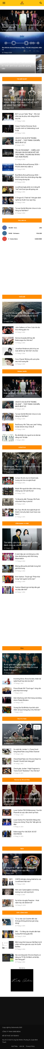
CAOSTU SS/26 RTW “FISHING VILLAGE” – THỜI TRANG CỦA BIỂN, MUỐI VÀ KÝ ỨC (27, 140)
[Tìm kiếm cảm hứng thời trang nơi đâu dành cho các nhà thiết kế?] (22, 539)
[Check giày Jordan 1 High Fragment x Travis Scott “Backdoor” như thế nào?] (6, 770)
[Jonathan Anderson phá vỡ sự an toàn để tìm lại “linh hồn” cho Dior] (8, 351)
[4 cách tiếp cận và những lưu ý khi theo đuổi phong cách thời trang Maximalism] (8, 557)
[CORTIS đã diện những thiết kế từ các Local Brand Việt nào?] (8, 882)
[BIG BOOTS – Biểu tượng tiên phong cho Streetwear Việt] (22, 795)
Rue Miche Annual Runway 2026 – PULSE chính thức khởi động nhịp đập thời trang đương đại (28, 177)
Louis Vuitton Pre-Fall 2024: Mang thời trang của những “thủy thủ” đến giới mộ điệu (27, 822)
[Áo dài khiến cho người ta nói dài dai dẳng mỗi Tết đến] (8, 438)
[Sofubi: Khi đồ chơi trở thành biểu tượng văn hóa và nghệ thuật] (8, 481)
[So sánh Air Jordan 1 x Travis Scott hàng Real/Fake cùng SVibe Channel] (6, 751)
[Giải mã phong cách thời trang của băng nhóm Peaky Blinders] (6, 700)
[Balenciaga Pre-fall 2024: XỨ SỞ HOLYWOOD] (6, 834)
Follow (39, 233)
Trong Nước (22, 371)
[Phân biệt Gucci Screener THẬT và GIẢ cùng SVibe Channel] (22, 734)
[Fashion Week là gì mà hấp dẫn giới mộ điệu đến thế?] (8, 590)
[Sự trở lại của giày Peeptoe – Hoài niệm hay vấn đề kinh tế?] (8, 903)
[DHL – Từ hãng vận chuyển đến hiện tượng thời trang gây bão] (8, 934)
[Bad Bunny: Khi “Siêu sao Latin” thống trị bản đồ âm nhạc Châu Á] (8, 427)
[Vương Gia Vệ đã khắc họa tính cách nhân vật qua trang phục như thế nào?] (6, 709)
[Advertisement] (22, 268)
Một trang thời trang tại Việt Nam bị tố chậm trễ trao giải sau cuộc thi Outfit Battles (28, 944)
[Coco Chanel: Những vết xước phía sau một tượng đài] (8, 362)
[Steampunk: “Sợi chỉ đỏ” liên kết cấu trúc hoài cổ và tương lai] (22, 463)
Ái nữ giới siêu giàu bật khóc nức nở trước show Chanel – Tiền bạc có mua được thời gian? (21, 667)
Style (22, 848)
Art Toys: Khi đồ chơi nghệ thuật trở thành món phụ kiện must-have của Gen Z (27, 512)
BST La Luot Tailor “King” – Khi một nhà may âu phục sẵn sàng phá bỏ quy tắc (27, 116)
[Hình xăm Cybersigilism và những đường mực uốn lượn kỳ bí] (8, 892)
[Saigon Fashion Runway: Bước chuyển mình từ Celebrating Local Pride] (8, 129)
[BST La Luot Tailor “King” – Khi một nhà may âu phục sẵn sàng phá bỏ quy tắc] (8, 117)
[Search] (41, 3)
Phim (22, 648)
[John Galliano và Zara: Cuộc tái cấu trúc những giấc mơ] (8, 330)
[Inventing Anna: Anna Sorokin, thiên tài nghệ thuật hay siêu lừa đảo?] (6, 681)
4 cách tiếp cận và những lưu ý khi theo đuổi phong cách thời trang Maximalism (27, 556)
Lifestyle (22, 447)
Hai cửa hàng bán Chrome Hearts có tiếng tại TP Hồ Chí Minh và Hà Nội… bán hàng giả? (28, 957)
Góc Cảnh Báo (22, 912)
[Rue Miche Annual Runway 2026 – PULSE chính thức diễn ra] (8, 167)
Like (40, 228)
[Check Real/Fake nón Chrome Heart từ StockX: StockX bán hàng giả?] (6, 761)
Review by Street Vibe (22, 780)
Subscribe (38, 239)
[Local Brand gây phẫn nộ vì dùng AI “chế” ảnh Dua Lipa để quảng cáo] (17, 64)
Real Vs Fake (22, 718)
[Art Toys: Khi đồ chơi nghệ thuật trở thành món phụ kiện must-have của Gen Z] (8, 512)
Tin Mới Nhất (22, 79)
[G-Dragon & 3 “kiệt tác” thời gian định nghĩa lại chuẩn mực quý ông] (8, 200)
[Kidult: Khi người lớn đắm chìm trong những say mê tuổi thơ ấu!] (8, 491)
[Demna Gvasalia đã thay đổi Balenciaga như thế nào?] (8, 341)
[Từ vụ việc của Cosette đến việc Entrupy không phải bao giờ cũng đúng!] (8, 921)
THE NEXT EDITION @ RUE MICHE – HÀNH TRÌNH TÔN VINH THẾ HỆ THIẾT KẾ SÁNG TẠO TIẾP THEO (21, 102)
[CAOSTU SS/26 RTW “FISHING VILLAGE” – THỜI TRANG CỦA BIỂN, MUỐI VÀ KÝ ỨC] (8, 141)
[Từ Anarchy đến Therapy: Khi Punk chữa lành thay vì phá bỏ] (8, 502)
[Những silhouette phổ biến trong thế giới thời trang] (8, 569)
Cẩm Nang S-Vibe (22, 523)
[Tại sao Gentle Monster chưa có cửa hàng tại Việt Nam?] (8, 211)
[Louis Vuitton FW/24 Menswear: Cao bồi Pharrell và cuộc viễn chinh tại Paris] (6, 812)
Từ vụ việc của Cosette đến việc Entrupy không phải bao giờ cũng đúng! (26, 921)
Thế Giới (22, 296)
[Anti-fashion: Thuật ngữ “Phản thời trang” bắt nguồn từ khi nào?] (8, 579)
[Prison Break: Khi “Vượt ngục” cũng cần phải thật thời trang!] (6, 690)
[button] (3, 3)
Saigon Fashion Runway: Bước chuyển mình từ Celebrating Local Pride (27, 128)
